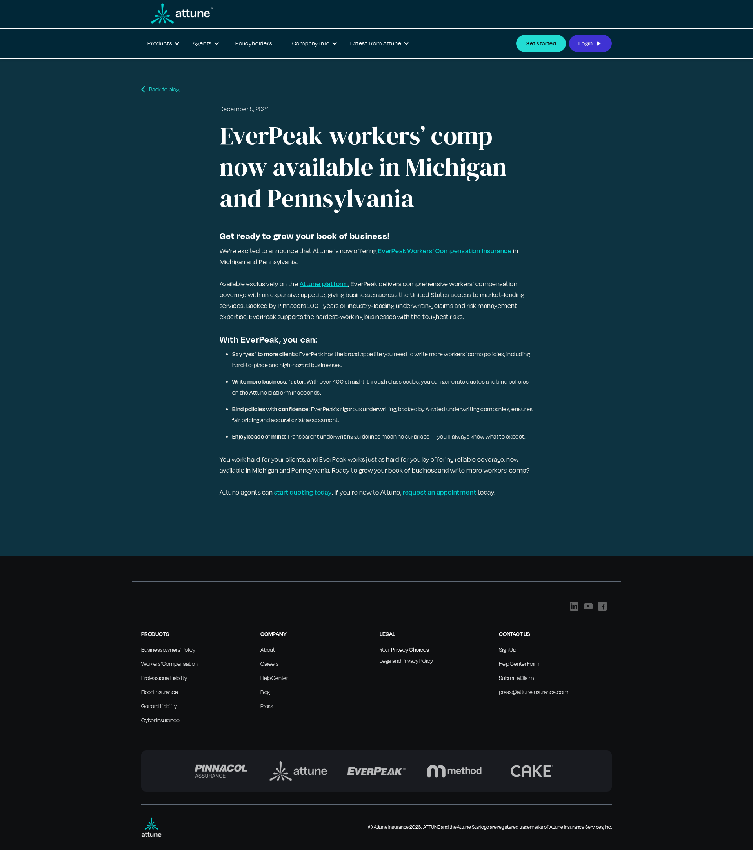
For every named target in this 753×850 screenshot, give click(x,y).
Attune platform (324, 284)
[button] (163, 43)
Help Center (274, 677)
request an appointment (440, 492)
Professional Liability (164, 677)
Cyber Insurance (160, 720)
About (267, 649)
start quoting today (303, 492)
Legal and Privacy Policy (406, 660)
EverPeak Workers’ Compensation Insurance (445, 251)
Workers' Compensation (169, 663)
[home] (177, 13)
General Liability (159, 706)
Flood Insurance (159, 692)
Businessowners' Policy (168, 649)
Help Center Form (519, 663)
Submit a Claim (516, 677)
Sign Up (507, 649)
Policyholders (253, 43)
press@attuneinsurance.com (533, 692)
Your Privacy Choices (404, 649)
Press (266, 706)
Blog (265, 692)
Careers (269, 663)
